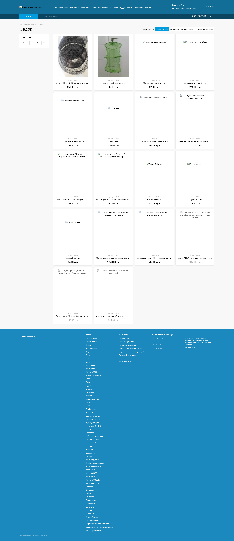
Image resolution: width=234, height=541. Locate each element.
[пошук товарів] (43, 16)
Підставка (90, 446)
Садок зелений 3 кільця (154, 83)
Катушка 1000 (91, 470)
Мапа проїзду (190, 347)
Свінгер (89, 493)
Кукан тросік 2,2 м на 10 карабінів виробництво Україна (81, 199)
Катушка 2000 (91, 473)
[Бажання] (184, 16)
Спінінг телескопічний (95, 463)
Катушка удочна (92, 460)
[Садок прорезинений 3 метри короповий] (113, 289)
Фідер (88, 352)
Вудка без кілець (93, 419)
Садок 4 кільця (195, 199)
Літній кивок (91, 409)
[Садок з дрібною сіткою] (113, 56)
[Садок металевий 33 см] (73, 114)
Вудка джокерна (92, 423)
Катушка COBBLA (93, 480)
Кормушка (90, 413)
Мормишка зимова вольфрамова (99, 527)
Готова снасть (91, 342)
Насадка (89, 450)
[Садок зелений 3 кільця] (154, 56)
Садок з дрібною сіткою (114, 83)
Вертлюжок (90, 453)
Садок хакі (113, 141)
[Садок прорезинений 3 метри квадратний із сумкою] (113, 231)
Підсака (89, 386)
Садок (88, 379)
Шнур (88, 362)
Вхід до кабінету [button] (126, 338)
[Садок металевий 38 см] (195, 56)
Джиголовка (91, 500)
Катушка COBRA (93, 483)
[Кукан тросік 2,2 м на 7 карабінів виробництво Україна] (113, 173)
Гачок (88, 402)
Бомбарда (90, 497)
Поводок (89, 487)
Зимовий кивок (92, 517)
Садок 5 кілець (154, 199)
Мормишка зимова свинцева (97, 524)
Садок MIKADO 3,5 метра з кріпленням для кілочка (79, 83)
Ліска (88, 406)
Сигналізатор (91, 490)
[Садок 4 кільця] (195, 173)
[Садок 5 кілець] (154, 173)
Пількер (89, 510)
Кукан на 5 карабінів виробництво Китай (196, 141)
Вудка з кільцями (93, 416)
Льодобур (90, 514)
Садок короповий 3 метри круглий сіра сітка (157, 258)
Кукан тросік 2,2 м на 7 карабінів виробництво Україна (121, 199)
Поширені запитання (127, 355)
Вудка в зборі (91, 338)
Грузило (89, 456)
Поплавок (90, 433)
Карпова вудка (92, 348)
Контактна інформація (80, 8)
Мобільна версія (28, 336)
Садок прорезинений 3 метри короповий (114, 316)
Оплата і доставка (60, 8)
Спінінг (88, 345)
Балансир (90, 507)
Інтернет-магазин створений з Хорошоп (33, 535)
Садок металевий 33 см (73, 141)
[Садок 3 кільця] (73, 231)
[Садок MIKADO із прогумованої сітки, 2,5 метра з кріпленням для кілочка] (195, 231)
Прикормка (90, 504)
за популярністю (188, 29)
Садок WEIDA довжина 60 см (154, 141)
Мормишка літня (92, 399)
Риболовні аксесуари (94, 436)
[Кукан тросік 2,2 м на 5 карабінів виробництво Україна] (73, 289)
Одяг (88, 382)
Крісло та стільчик (93, 375)
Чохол (88, 359)
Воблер (89, 429)
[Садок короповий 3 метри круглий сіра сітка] (154, 231)
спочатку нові (162, 29)
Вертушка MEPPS (93, 426)
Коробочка (90, 396)
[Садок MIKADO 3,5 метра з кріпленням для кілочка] (73, 56)
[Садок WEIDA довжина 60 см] (154, 114)
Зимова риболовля (93, 530)
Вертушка (90, 392)
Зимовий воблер (92, 520)
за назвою (174, 29)
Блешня (89, 389)
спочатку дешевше (205, 29)
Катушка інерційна (93, 466)
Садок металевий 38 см (195, 83)
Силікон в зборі (92, 443)
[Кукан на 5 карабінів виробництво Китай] (195, 114)
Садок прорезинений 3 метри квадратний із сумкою (120, 258)
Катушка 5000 (91, 369)
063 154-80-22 (199, 16)
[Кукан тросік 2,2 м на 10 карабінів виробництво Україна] (73, 173)
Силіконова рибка (93, 439)
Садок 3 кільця (73, 258)
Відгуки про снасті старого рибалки (135, 8)
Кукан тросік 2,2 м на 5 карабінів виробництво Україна (81, 316)
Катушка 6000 (91, 372)
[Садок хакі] (113, 114)
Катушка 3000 (91, 477)
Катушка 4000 (91, 365)
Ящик (88, 355)
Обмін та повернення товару (105, 8)
